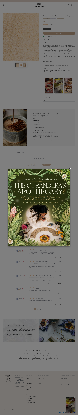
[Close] (70, 169)
